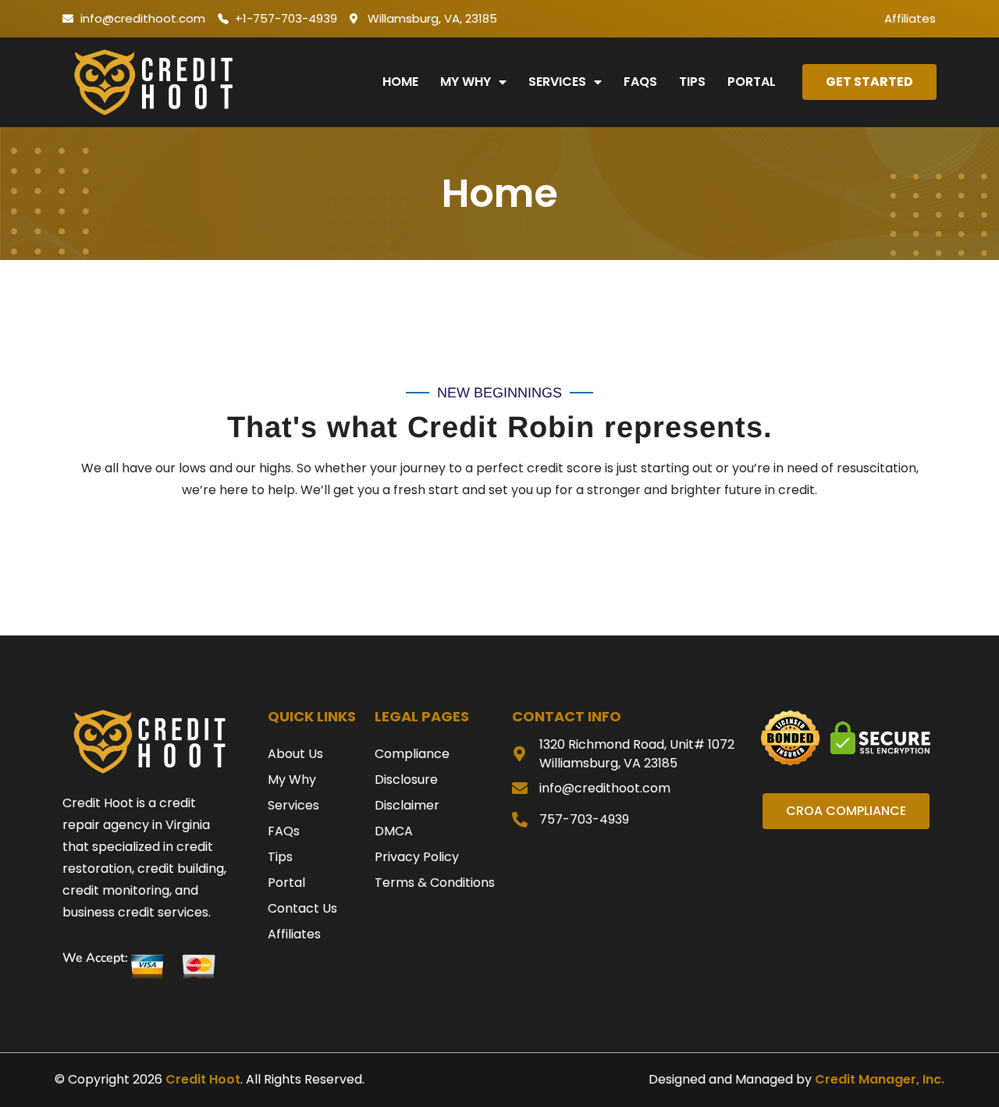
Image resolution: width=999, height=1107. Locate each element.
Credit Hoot (202, 1079)
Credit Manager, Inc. (879, 1079)
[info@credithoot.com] (520, 788)
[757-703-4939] (520, 820)
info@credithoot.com (604, 788)
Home (400, 82)
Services (557, 82)
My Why (465, 82)
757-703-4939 (584, 819)
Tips (692, 82)
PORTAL (751, 82)
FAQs (640, 82)
